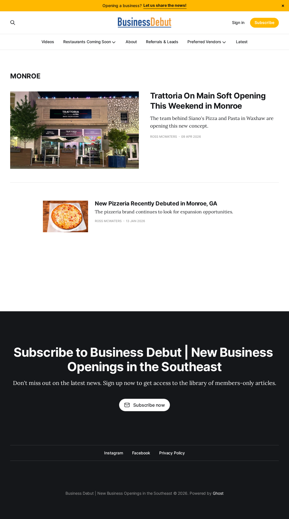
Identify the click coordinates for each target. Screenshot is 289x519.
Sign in (238, 22)
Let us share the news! (165, 5)
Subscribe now (149, 405)
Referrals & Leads (162, 41)
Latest (242, 41)
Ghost (218, 493)
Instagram (113, 452)
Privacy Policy (172, 452)
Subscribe (264, 22)
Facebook (141, 452)
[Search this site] (12, 22)
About (131, 41)
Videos (47, 41)
